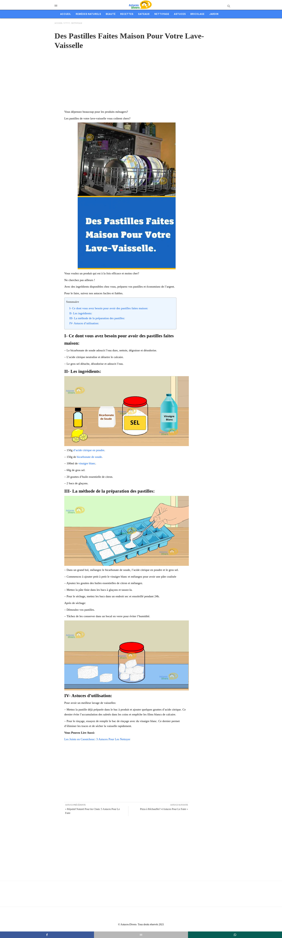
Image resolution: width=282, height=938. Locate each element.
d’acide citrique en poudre (88, 450)
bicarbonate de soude (89, 456)
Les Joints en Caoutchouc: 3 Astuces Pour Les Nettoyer (97, 739)
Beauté (111, 14)
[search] (228, 6)
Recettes (126, 14)
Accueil (65, 14)
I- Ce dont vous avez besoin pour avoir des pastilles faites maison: (108, 308)
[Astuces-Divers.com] (140, 4)
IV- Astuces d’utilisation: (84, 323)
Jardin (214, 14)
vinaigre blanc (86, 463)
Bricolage (197, 14)
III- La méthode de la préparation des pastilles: (97, 318)
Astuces (180, 14)
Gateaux (144, 14)
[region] (141, 76)
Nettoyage (161, 14)
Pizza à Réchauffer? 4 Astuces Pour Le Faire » (164, 809)
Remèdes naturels (88, 14)
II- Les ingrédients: (80, 313)
